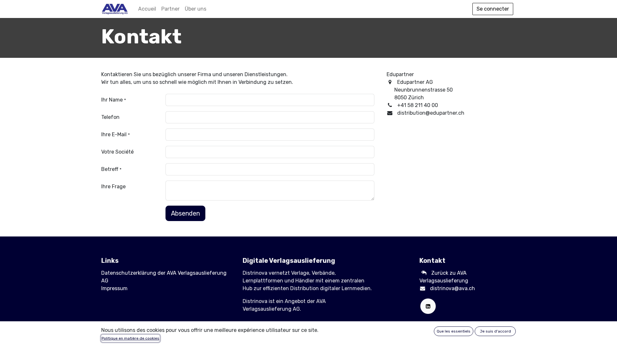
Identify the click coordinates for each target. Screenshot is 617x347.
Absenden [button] (185, 213)
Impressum (114, 288)
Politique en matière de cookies (130, 338)
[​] (425, 273)
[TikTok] (428, 306)
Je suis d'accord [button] (495, 331)
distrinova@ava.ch (452, 288)
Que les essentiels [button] (453, 331)
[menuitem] (147, 9)
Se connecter (493, 9)
